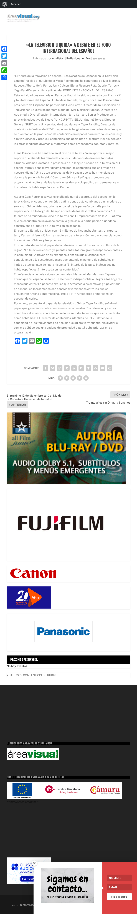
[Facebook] (4, 48)
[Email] (4, 63)
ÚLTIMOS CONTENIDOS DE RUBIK (33, 675)
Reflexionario (75, 58)
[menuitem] (4, 4)
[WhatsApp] (4, 70)
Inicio (14, 905)
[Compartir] (4, 77)
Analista (57, 58)
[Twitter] (4, 56)
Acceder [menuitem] (16, 4)
